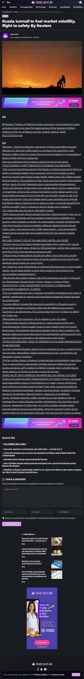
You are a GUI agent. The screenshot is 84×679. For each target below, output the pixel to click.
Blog (5, 16)
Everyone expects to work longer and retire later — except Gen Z (33, 449)
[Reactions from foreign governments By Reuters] (56, 564)
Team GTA (14, 34)
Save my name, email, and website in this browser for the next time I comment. (40, 518)
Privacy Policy (40, 675)
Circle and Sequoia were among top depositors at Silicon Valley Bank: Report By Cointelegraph (34, 551)
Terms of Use (58, 675)
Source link (8, 437)
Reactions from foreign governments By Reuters (25, 459)
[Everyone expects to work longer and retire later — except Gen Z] (56, 541)
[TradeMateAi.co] (42, 2)
